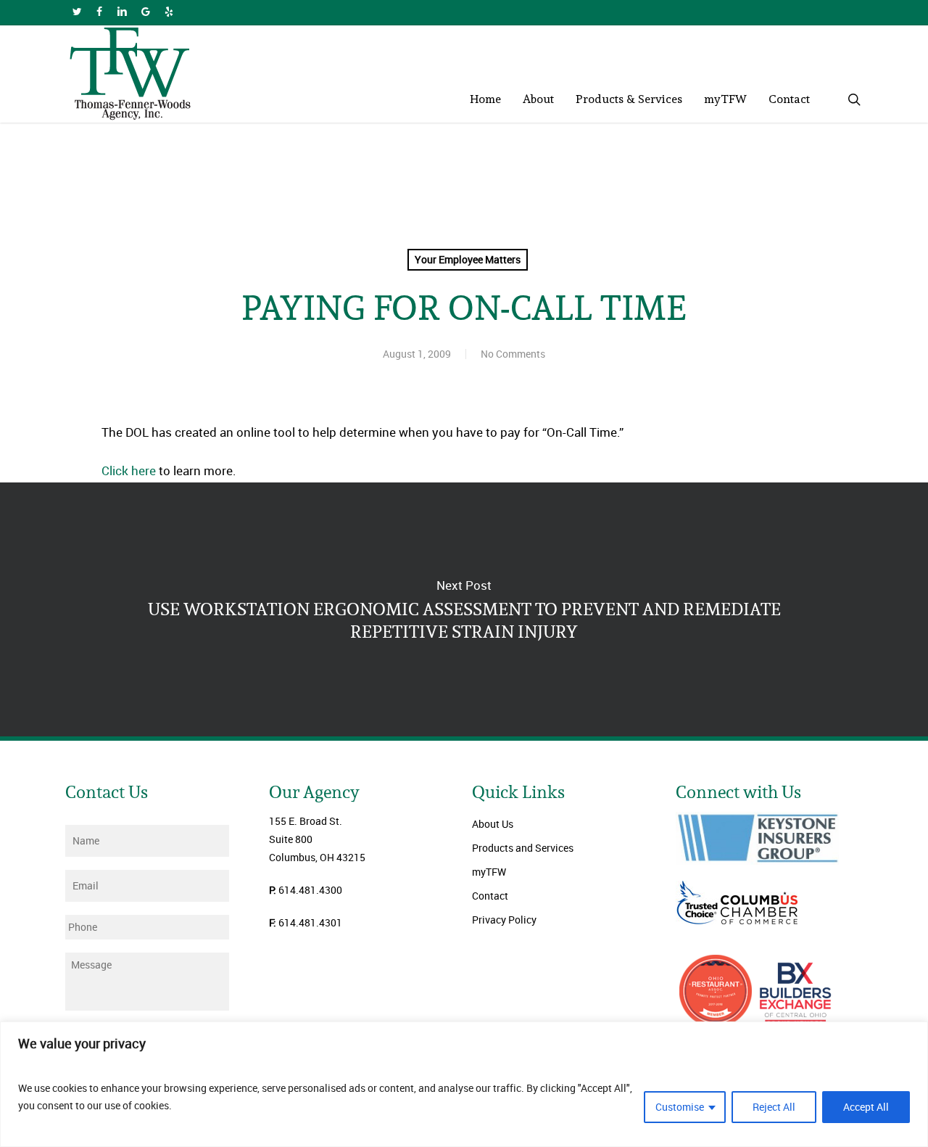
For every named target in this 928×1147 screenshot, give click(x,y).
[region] (464, 1084)
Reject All (774, 1107)
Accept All (866, 1107)
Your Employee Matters (468, 259)
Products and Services (522, 848)
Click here (129, 470)
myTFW (489, 872)
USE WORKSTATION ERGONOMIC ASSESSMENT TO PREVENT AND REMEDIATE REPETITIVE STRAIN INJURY (464, 609)
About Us (492, 824)
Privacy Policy (504, 919)
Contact (490, 896)
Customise (679, 1107)
